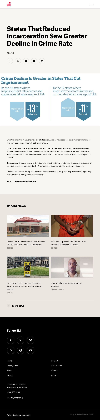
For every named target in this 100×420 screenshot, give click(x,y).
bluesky (30, 340)
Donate (54, 370)
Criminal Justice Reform (25, 181)
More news (18, 305)
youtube (30, 350)
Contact (54, 360)
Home (9, 360)
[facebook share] (10, 61)
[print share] (42, 61)
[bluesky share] (26, 61)
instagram (10, 350)
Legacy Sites (12, 365)
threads (20, 350)
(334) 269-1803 (13, 392)
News (9, 370)
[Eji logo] (8, 4)
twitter (20, 340)
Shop (53, 375)
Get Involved (56, 365)
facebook (10, 340)
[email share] (34, 61)
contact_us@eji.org (15, 397)
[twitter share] (18, 61)
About (9, 375)
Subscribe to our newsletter (19, 415)
